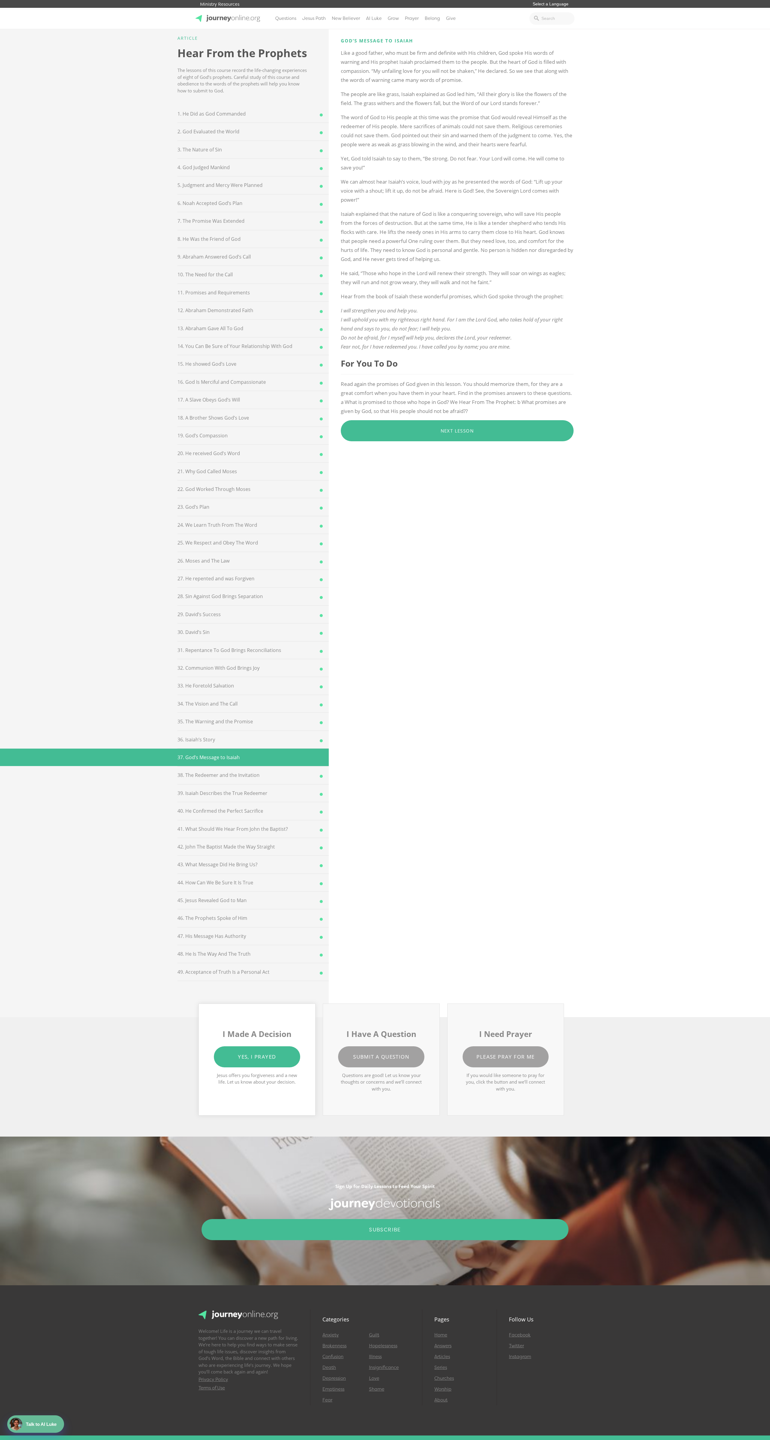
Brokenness (334, 1346)
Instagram (520, 1357)
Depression (334, 1378)
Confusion (332, 1357)
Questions (285, 18)
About (441, 1400)
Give (451, 18)
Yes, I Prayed (257, 1056)
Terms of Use (212, 1388)
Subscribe (385, 1229)
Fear (327, 1400)
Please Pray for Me (505, 1056)
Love (374, 1378)
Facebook (520, 1335)
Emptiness (333, 1389)
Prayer (412, 18)
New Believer (346, 18)
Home (440, 1335)
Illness (375, 1357)
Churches (444, 1378)
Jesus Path (314, 18)
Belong (432, 18)
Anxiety (330, 1335)
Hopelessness (383, 1346)
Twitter (516, 1346)
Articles (442, 1357)
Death (329, 1367)
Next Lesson (457, 431)
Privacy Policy (213, 1379)
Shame (376, 1389)
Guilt (374, 1335)
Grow (393, 18)
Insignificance (384, 1367)
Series (440, 1367)
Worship (442, 1389)
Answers (442, 1346)
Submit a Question (381, 1056)
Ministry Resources (219, 4)
